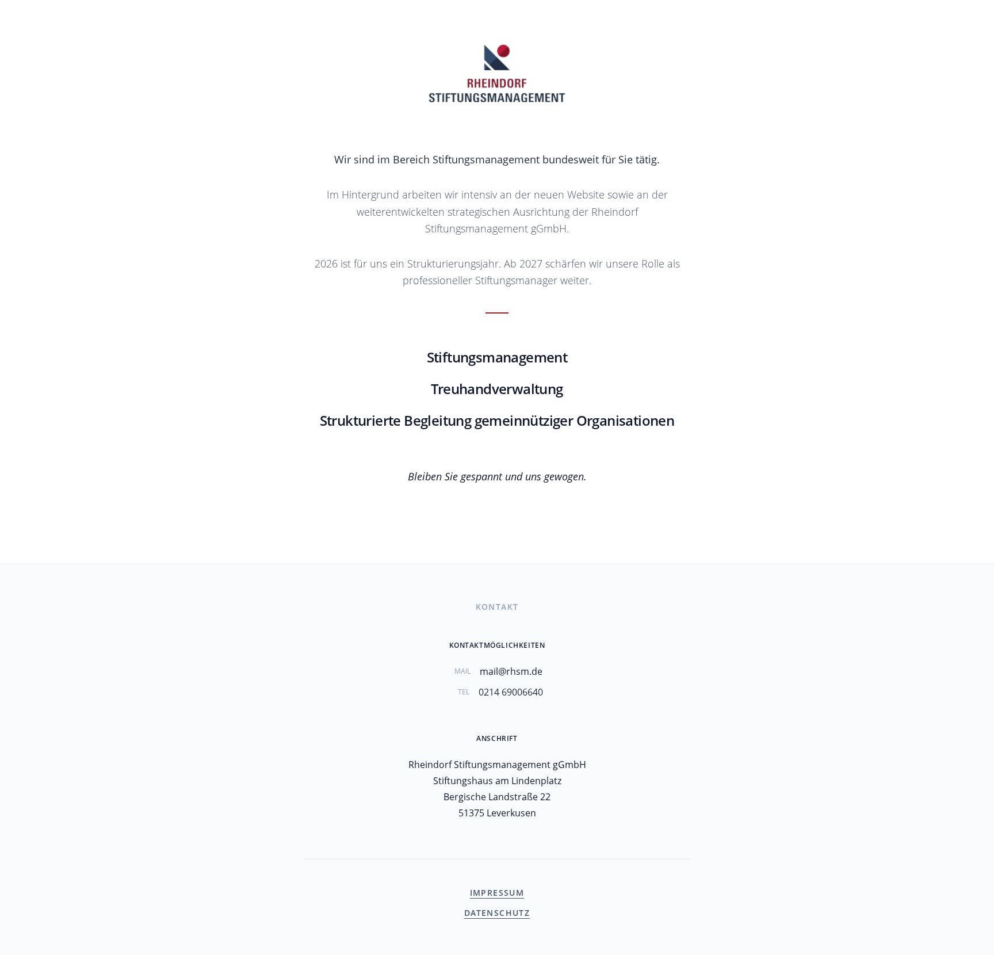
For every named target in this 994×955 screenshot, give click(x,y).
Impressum (497, 892)
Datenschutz (497, 912)
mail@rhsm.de (511, 671)
